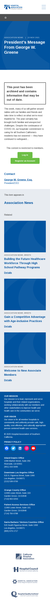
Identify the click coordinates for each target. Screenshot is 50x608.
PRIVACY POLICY (12, 442)
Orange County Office (15, 490)
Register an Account (25, 161)
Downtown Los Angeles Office (19, 472)
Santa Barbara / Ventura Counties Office (24, 522)
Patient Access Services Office (19, 505)
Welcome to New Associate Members (22, 372)
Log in (25, 155)
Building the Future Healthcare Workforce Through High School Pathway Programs (24, 263)
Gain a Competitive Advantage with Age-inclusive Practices (24, 319)
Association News (18, 203)
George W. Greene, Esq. (18, 179)
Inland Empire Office (14, 458)
